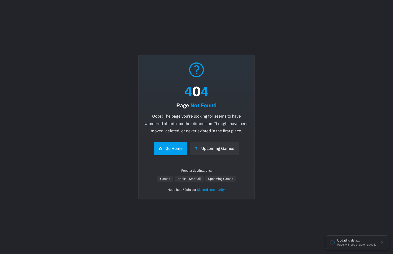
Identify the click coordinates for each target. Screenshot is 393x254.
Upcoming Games (217, 148)
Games (165, 179)
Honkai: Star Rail (189, 179)
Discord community (210, 190)
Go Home (174, 148)
